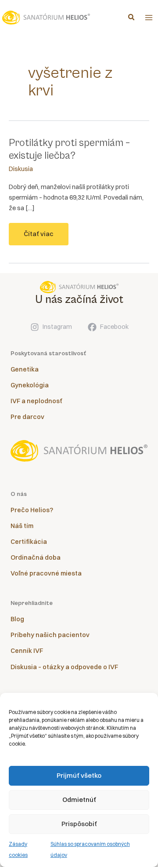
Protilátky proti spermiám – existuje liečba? (69, 149)
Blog (17, 619)
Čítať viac (38, 237)
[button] (131, 18)
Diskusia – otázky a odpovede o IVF (64, 667)
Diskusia (21, 169)
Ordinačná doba (36, 557)
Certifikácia (29, 542)
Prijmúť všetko (79, 775)
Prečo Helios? (32, 510)
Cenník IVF (27, 651)
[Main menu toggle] (149, 17)
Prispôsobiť (79, 824)
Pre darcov (27, 417)
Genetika (25, 369)
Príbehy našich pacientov (50, 635)
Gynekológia (30, 385)
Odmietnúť (79, 799)
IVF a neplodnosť (36, 401)
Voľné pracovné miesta (46, 573)
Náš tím (22, 526)
